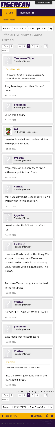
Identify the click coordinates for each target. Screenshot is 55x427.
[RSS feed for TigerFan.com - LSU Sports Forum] (52, 416)
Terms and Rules (47, 421)
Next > (5, 50)
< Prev (5, 46)
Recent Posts (9, 19)
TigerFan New (10, 415)
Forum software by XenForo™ (13, 423)
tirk (16, 129)
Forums (9, 12)
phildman (20, 104)
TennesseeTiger (24, 58)
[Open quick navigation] (51, 28)
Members (25, 12)
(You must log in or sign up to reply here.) (34, 391)
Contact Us (38, 415)
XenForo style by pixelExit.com (39, 423)
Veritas (18, 186)
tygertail (19, 157)
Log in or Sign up (43, 2)
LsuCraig (19, 244)
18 (46, 46)
